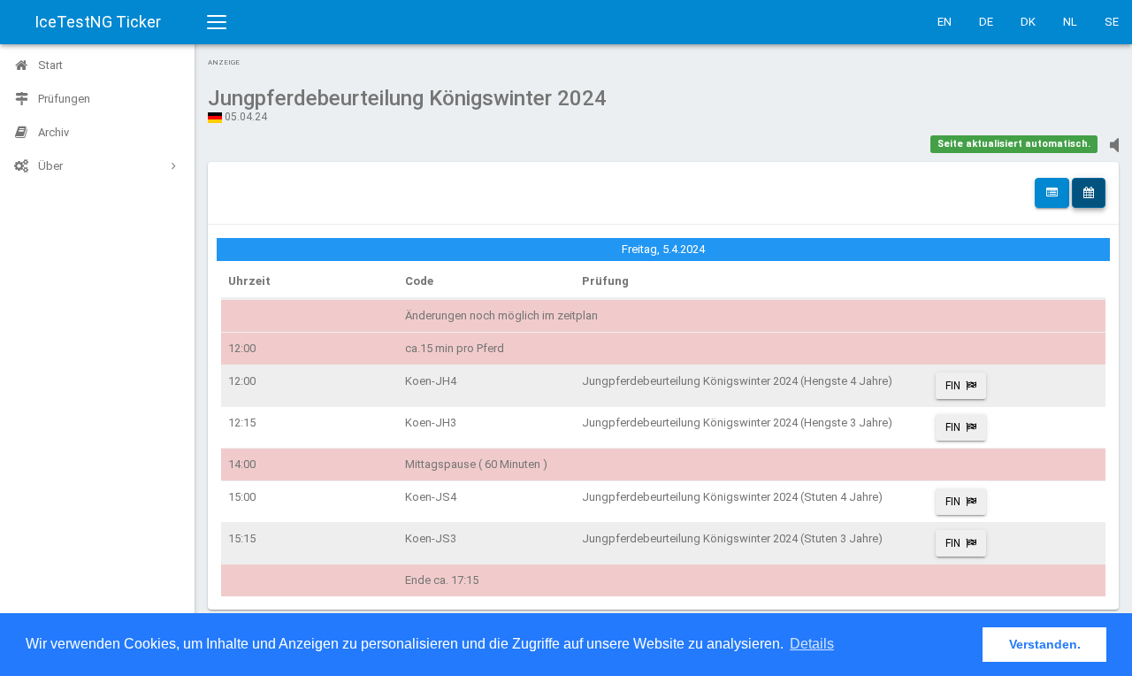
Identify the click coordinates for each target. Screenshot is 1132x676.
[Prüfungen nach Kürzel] (1052, 193)
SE (1112, 21)
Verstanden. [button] (1045, 644)
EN (944, 21)
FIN (952, 386)
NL (1070, 21)
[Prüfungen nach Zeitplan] (1088, 193)
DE (986, 21)
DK (1028, 21)
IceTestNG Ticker (97, 21)
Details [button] (812, 643)
